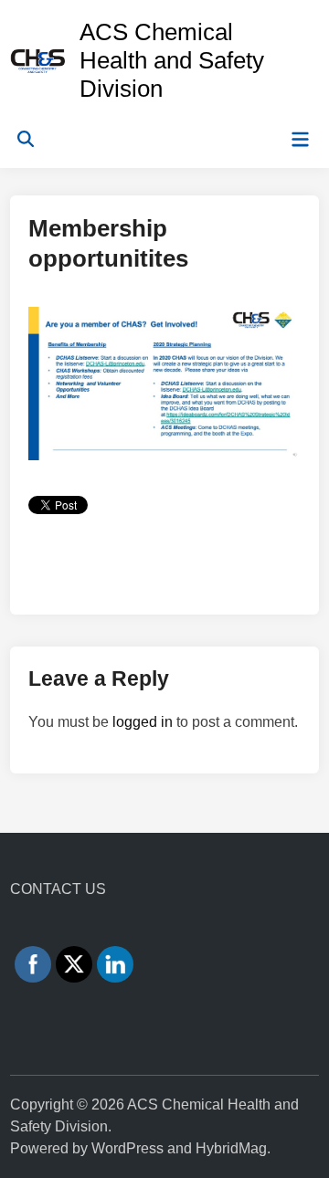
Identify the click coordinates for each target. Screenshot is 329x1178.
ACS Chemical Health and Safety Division (172, 60)
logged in (142, 722)
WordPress (127, 1148)
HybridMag (231, 1148)
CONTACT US (58, 889)
